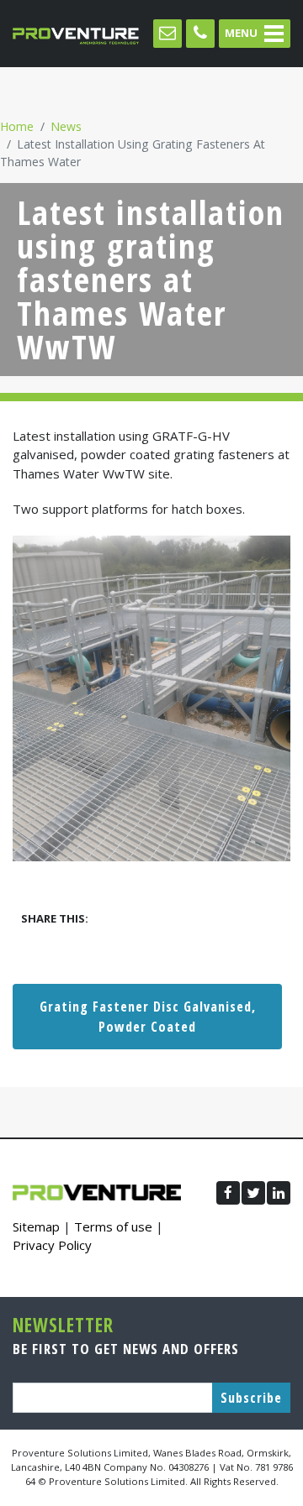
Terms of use (113, 1226)
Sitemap (36, 1226)
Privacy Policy (52, 1245)
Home (17, 126)
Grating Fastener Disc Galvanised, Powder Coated (148, 1016)
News (66, 126)
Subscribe (251, 1397)
